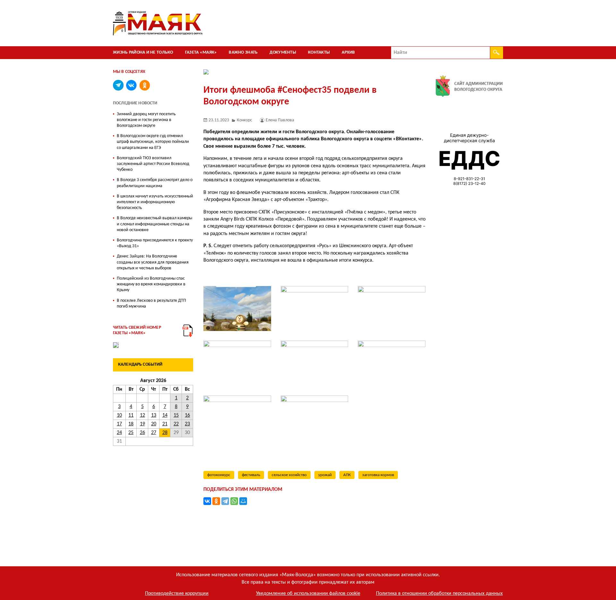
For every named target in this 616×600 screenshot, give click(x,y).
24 (119, 432)
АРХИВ (348, 52)
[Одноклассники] (216, 501)
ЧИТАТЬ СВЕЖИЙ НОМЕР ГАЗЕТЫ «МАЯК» (137, 330)
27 (153, 432)
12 (142, 415)
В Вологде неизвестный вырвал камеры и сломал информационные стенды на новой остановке (154, 224)
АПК (347, 475)
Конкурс (244, 120)
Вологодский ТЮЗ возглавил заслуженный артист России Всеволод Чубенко (153, 164)
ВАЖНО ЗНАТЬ (243, 52)
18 (130, 424)
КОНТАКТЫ (319, 52)
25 (130, 432)
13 (153, 415)
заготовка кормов (378, 475)
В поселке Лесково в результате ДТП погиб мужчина (151, 303)
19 (142, 424)
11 (130, 415)
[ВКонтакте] (207, 501)
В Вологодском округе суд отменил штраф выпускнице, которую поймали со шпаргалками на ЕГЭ (153, 142)
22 (176, 424)
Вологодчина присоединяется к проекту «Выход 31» (155, 243)
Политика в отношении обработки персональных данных (439, 593)
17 (119, 424)
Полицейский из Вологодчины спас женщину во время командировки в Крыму (151, 284)
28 (164, 432)
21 (164, 424)
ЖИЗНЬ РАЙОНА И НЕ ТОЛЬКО (143, 52)
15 (176, 415)
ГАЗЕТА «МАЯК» (201, 52)
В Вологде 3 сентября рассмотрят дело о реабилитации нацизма (155, 183)
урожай (325, 475)
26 (142, 432)
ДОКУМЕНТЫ (283, 52)
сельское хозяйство (289, 475)
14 (164, 415)
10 (119, 415)
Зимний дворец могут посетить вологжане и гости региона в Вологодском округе (146, 120)
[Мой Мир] (243, 501)
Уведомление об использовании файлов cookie (308, 593)
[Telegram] (225, 501)
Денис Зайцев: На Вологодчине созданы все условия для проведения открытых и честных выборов (153, 262)
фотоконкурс (218, 475)
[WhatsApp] (234, 501)
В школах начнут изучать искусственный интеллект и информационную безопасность (155, 202)
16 (187, 415)
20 (153, 424)
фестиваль (251, 475)
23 (187, 424)
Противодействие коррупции (177, 593)
